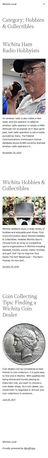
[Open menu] (44, 4)
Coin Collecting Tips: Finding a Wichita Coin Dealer (19, 305)
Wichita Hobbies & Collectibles (23, 185)
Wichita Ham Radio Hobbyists (20, 47)
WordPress (29, 448)
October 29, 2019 (10, 266)
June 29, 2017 (9, 399)
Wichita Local (9, 4)
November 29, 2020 (11, 152)
